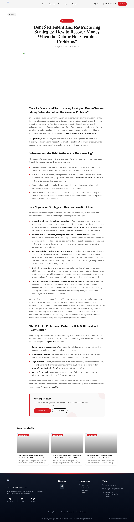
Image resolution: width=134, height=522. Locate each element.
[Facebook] (62, 486)
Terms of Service (66, 512)
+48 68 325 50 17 (110, 4)
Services (52, 4)
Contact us (41, 411)
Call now (61, 411)
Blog (65, 4)
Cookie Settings (81, 512)
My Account (73, 4)
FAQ (59, 4)
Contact (122, 4)
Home (44, 4)
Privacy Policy (52, 512)
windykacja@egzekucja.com (114, 489)
